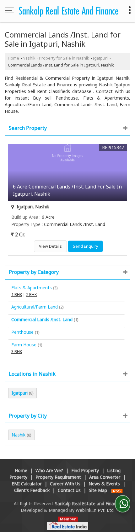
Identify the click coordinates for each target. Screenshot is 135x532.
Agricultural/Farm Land (34, 307)
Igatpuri (100, 58)
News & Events (104, 484)
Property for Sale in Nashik (64, 58)
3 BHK (16, 351)
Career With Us (65, 484)
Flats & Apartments (31, 288)
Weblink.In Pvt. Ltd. (95, 510)
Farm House (23, 345)
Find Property (85, 470)
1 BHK (16, 294)
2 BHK (31, 294)
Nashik (29, 58)
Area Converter (104, 477)
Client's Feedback (32, 490)
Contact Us (69, 490)
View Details (50, 246)
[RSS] (117, 490)
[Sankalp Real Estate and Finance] (68, 11)
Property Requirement (58, 477)
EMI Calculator (27, 484)
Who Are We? (49, 470)
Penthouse (22, 332)
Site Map (98, 490)
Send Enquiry (85, 246)
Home (13, 58)
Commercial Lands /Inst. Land (42, 319)
